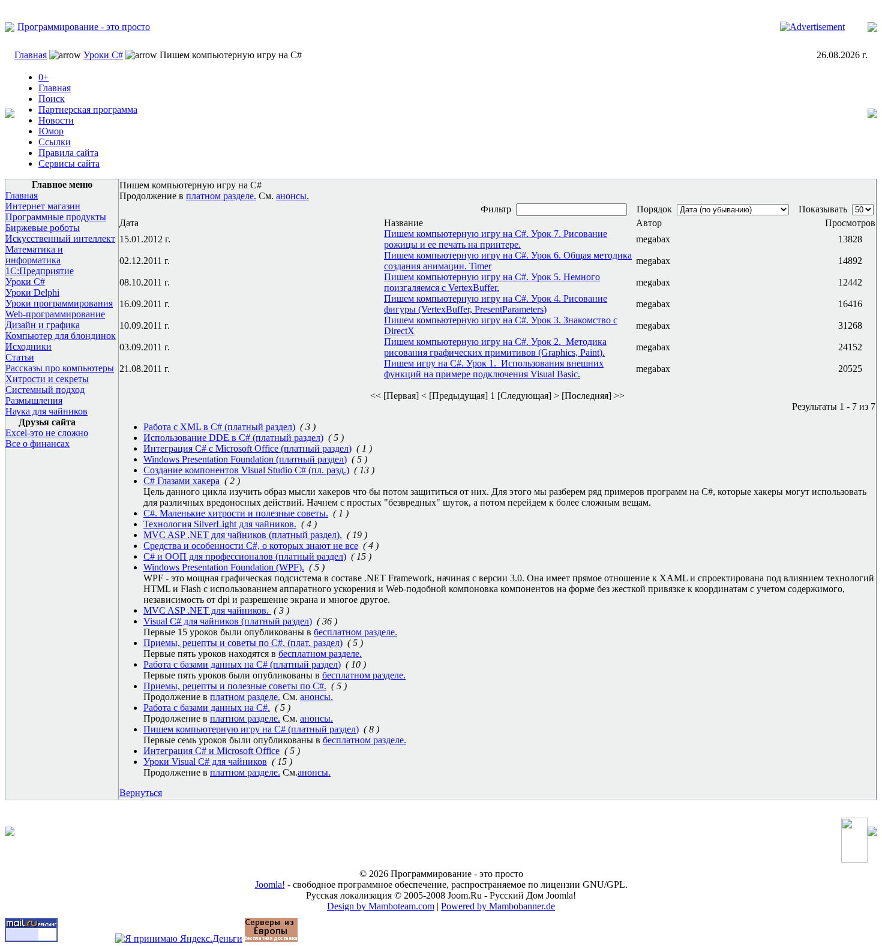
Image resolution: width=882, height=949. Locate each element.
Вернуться (140, 793)
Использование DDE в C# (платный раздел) (233, 438)
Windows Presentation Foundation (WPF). (223, 567)
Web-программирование (55, 314)
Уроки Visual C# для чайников (205, 761)
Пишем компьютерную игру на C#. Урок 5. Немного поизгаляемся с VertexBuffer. (492, 282)
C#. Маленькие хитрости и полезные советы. (235, 513)
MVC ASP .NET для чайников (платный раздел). (242, 535)
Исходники (28, 346)
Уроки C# (103, 55)
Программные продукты (55, 217)
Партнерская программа (87, 109)
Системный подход (45, 390)
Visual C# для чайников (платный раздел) (227, 621)
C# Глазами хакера (181, 481)
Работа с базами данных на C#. (206, 707)
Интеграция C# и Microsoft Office (211, 751)
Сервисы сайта (69, 163)
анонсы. (292, 196)
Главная (30, 55)
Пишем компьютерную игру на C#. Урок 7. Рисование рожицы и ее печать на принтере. (495, 239)
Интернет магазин (42, 206)
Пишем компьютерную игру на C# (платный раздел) (251, 729)
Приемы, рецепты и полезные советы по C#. (234, 686)
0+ (43, 77)
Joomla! (270, 884)
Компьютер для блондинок (60, 336)
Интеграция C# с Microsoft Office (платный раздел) (247, 448)
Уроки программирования (59, 303)
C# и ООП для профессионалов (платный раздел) (244, 556)
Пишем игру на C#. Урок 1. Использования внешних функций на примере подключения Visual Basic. (494, 368)
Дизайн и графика (42, 325)
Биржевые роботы (42, 228)
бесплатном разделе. (355, 632)
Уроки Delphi (32, 292)
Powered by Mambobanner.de (498, 906)
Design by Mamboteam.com (380, 906)
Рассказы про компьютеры (59, 368)
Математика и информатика (34, 254)
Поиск (51, 99)
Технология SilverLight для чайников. (219, 524)
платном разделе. (221, 196)
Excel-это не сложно (46, 433)
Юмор (51, 131)
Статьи (19, 357)
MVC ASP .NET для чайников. (207, 610)
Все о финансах (37, 444)
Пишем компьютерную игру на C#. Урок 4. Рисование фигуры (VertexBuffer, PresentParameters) (495, 303)
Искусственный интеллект (60, 238)
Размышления (33, 400)
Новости (56, 120)
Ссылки (54, 142)
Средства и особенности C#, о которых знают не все (250, 545)
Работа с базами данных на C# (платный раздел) (242, 664)
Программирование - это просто (83, 27)
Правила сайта (68, 153)
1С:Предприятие (39, 271)
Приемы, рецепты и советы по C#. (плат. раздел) (243, 643)
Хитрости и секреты (47, 379)
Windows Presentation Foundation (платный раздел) (245, 459)
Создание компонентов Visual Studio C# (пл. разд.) (246, 470)
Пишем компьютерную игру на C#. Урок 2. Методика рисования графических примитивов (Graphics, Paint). (495, 347)
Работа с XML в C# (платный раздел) (219, 427)
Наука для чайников (46, 411)
